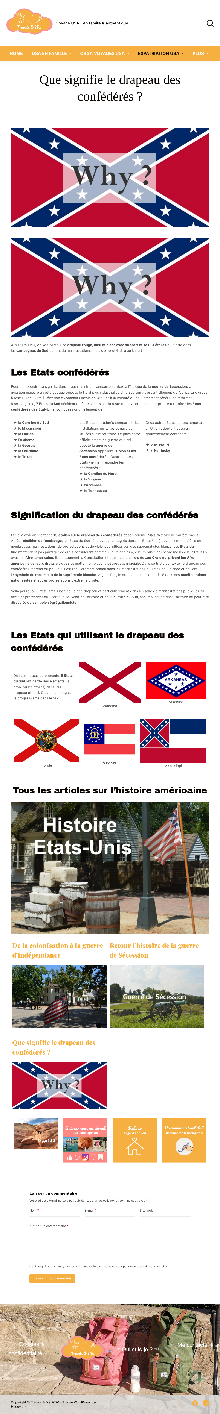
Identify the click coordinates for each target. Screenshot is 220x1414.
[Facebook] (195, 1403)
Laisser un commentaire (52, 1278)
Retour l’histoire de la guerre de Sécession (154, 950)
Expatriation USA (158, 53)
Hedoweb (18, 1407)
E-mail (91, 1210)
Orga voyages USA (102, 53)
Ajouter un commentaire (49, 1226)
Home (16, 53)
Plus (198, 53)
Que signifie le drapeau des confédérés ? (53, 1047)
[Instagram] (206, 1403)
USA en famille (49, 53)
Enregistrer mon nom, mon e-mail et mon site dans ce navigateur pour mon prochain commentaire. (101, 1266)
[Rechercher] (210, 23)
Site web (146, 1210)
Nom (34, 1210)
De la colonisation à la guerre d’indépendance (57, 950)
